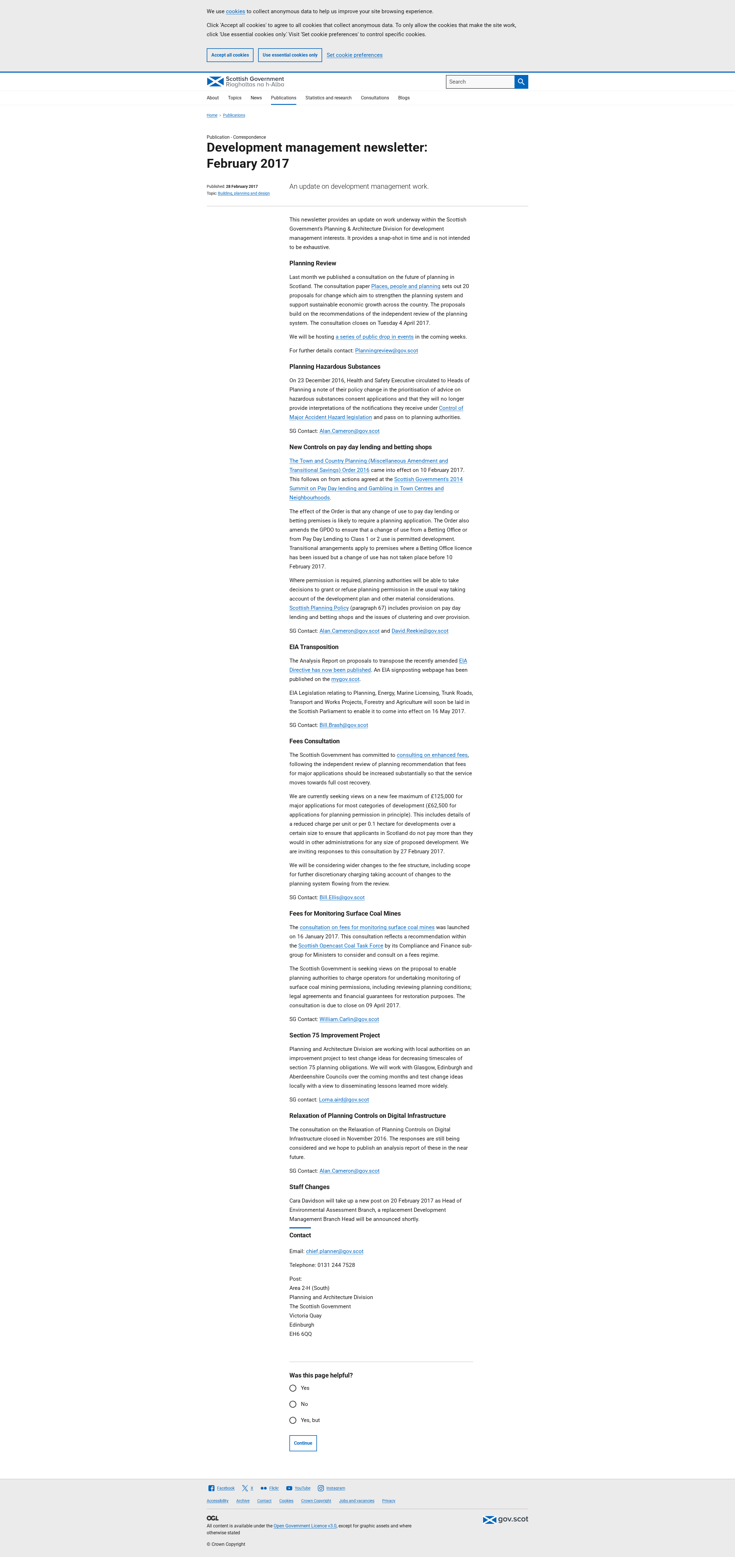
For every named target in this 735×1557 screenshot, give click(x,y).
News (256, 98)
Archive (242, 1500)
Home (212, 115)
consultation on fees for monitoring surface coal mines (367, 927)
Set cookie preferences (355, 55)
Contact (264, 1500)
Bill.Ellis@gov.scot (342, 897)
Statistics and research (328, 98)
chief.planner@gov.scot (334, 1251)
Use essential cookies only (290, 55)
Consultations (375, 98)
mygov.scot (345, 679)
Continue (303, 1443)
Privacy (388, 1500)
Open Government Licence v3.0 (305, 1526)
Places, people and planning (405, 286)
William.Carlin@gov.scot (349, 1019)
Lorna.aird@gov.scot (344, 1099)
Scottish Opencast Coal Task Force (340, 945)
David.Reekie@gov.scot (420, 631)
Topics (234, 98)
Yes (305, 1388)
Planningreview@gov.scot (386, 350)
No (304, 1404)
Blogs (404, 98)
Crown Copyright (316, 1500)
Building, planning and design (244, 193)
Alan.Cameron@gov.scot (350, 431)
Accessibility (218, 1500)
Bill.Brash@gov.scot (344, 725)
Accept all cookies (230, 55)
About (213, 98)
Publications (283, 98)
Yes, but (310, 1420)
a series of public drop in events (375, 336)
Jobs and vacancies (356, 1500)
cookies (235, 11)
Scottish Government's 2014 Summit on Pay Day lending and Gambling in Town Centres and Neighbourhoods (376, 488)
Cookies (286, 1500)
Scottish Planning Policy (319, 608)
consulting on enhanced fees (432, 755)
